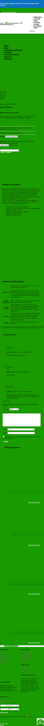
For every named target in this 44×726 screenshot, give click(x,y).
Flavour (2, 136)
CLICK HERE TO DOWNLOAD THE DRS (15, 325)
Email (5, 433)
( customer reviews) (6, 100)
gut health (22, 106)
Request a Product (26, 658)
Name (5, 429)
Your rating (6, 409)
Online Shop (3, 655)
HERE (8, 5)
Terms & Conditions (27, 668)
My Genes (8, 52)
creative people (3, 718)
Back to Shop (11, 646)
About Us (8, 57)
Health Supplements (23, 104)
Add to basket (6, 152)
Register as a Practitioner (28, 656)
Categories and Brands (13, 50)
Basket (23, 660)
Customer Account (24, 129)
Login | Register (28, 133)
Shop (6, 48)
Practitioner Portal (26, 655)
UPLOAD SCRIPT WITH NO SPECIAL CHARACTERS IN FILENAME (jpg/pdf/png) (17, 142)
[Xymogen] (10, 79)
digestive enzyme (14, 106)
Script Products (9, 62)
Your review (7, 412)
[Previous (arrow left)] (1, 725)
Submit (5, 442)
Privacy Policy (25, 670)
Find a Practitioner (11, 54)
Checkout (23, 661)
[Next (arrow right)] (3, 725)
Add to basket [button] (34, 503)
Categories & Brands (6, 656)
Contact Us (8, 59)
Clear (19, 136)
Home (6, 46)
